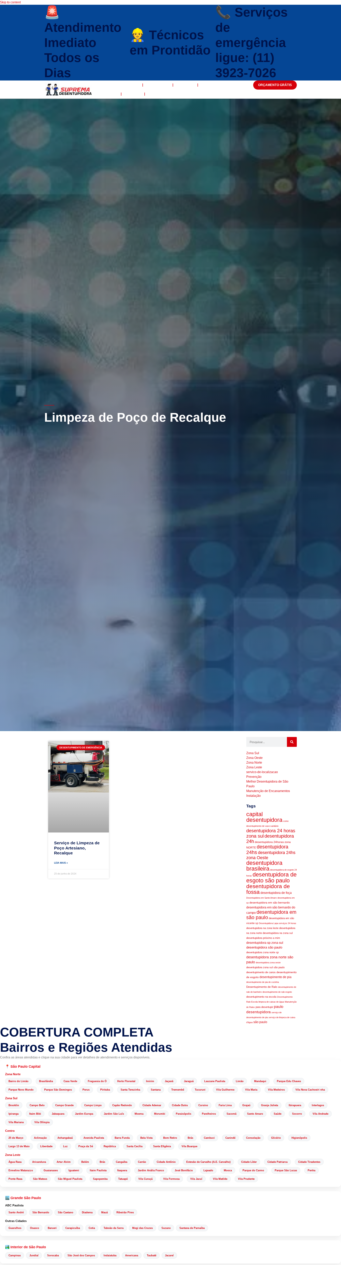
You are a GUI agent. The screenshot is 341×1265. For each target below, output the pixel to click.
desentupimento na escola (261, 996)
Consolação (253, 1137)
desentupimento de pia (275, 977)
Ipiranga (13, 1113)
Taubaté (151, 1255)
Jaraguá (189, 1081)
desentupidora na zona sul (278, 933)
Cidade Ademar (151, 1105)
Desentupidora (125, 85)
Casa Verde (70, 1081)
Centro (10, 1130)
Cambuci (209, 1137)
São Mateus (40, 1178)
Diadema (87, 1212)
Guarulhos (14, 1228)
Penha (311, 1170)
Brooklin (13, 1105)
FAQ (114, 94)
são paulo (260, 1022)
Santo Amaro (255, 1113)
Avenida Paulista (93, 1137)
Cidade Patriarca (277, 1161)
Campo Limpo (93, 1105)
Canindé (230, 1137)
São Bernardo (40, 1212)
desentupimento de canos (261, 972)
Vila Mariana (16, 1122)
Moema (139, 1113)
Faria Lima (225, 1105)
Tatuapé (123, 1178)
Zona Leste (12, 1154)
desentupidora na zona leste (262, 928)
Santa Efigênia (162, 1146)
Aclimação (40, 1137)
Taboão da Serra (114, 1228)
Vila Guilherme (225, 1089)
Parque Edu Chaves (289, 1081)
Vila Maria (251, 1089)
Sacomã (231, 1113)
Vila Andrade (320, 1113)
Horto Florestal (126, 1081)
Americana (131, 1255)
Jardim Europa (84, 1113)
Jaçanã (169, 1081)
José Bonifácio (184, 1170)
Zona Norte (13, 1074)
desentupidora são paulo (264, 947)
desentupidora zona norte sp (262, 952)
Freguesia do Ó (97, 1081)
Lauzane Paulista (214, 1081)
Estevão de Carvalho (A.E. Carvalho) (208, 1161)
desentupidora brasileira (264, 866)
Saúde (277, 1113)
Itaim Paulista (98, 1170)
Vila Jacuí (196, 1178)
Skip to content (10, 2)
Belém (85, 1161)
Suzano (166, 1228)
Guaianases (51, 1170)
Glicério (276, 1137)
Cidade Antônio (166, 1161)
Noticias (133, 94)
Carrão (142, 1161)
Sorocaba (53, 1255)
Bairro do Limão (18, 1081)
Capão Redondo (122, 1105)
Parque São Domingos (58, 1089)
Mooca (228, 1170)
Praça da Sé (85, 1146)
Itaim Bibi (35, 1113)
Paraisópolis (183, 1113)
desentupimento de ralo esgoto (277, 992)
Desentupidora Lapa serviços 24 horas (277, 923)
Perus (86, 1089)
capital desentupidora (264, 817)
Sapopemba (100, 1178)
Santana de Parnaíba (192, 1228)
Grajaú (246, 1105)
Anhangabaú (65, 1137)
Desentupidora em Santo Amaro (261, 898)
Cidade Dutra (180, 1105)
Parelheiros (209, 1113)
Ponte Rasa (15, 1178)
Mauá (104, 1212)
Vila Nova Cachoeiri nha (310, 1089)
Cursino (203, 1105)
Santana (156, 1089)
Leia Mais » (61, 862)
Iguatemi (73, 1170)
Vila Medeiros (276, 1089)
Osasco (34, 1228)
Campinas (14, 1255)
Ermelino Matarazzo (20, 1170)
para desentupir (264, 1007)
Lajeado (208, 1170)
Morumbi (159, 1113)
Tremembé (177, 1089)
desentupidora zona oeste (268, 962)
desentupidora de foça (276, 892)
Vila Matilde (220, 1178)
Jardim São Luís (114, 1113)
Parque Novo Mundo (21, 1089)
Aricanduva (39, 1161)
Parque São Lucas (286, 1170)
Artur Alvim (64, 1161)
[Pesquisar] (292, 742)
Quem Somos (158, 85)
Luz (65, 1146)
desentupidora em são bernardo (269, 902)
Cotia (92, 1228)
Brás (190, 1137)
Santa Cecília (134, 1146)
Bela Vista (146, 1137)
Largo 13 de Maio (19, 1146)
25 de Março (15, 1137)
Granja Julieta (269, 1105)
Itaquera (122, 1170)
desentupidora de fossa (268, 889)
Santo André (16, 1212)
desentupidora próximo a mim (263, 938)
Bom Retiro (170, 1137)
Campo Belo (37, 1105)
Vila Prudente (246, 1178)
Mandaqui (260, 1081)
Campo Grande (64, 1105)
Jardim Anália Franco (151, 1170)
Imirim (150, 1081)
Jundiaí (33, 1255)
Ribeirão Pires (125, 1212)
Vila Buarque (189, 1146)
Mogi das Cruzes (142, 1228)
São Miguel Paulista (70, 1178)
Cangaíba (121, 1161)
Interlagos (318, 1105)
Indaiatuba (110, 1255)
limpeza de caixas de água (271, 1002)
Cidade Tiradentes (309, 1161)
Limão (240, 1081)
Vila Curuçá (145, 1178)
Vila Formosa (171, 1178)
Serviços (185, 85)
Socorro (297, 1113)
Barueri (52, 1228)
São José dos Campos (81, 1255)
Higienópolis (299, 1137)
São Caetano (65, 1212)
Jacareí (169, 1255)
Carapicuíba (72, 1228)
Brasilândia (46, 1081)
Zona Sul (11, 1098)
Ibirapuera (295, 1105)
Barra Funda (122, 1137)
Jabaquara (58, 1113)
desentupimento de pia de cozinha (262, 982)
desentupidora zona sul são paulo (265, 967)
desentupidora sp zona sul (264, 942)
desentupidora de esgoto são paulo (271, 877)
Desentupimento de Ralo (261, 986)
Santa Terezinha (130, 1089)
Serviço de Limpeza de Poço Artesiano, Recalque (77, 848)
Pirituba (105, 1089)
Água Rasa (15, 1161)
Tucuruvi (200, 1089)
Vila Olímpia (42, 1122)
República (110, 1146)
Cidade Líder (249, 1161)
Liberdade (46, 1146)
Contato (156, 94)
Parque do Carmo (253, 1170)
